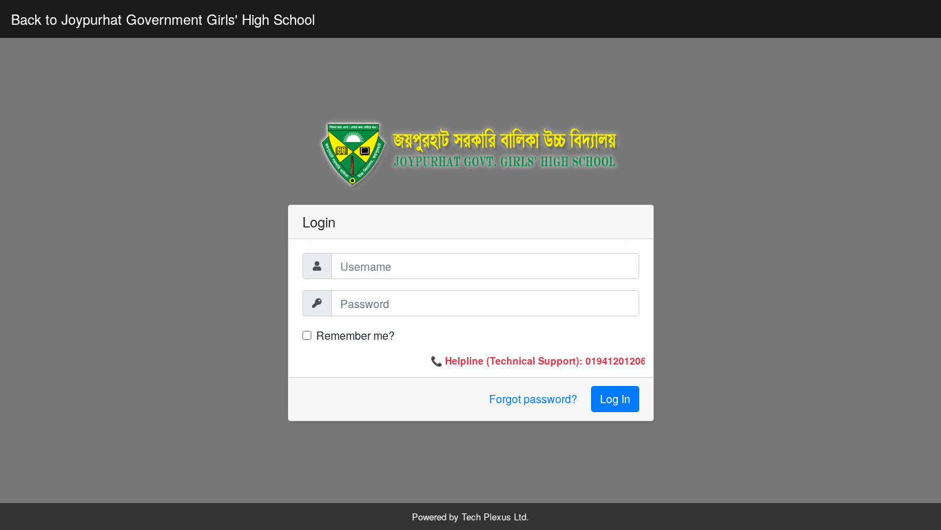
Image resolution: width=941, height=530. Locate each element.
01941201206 (612, 360)
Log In (615, 399)
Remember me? (355, 335)
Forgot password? (533, 399)
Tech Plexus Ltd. (495, 516)
